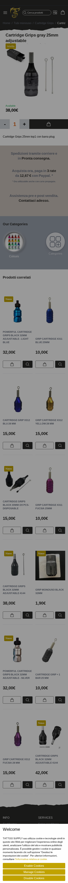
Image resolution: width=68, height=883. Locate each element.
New (9, 299)
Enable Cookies (34, 865)
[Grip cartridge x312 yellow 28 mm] (50, 399)
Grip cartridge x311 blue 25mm (48, 340)
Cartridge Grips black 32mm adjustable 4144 (14, 590)
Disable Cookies (34, 878)
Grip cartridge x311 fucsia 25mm (48, 506)
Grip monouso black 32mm (49, 591)
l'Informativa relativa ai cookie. (31, 859)
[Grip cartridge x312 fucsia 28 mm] (18, 735)
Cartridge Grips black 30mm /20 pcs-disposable (16, 505)
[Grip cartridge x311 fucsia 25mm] (50, 481)
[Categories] (55, 242)
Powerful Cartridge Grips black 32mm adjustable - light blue (17, 337)
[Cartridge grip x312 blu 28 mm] (18, 399)
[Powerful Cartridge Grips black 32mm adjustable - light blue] (18, 311)
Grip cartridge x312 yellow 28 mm (49, 422)
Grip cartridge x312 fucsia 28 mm (16, 761)
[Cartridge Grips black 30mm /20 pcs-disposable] (18, 481)
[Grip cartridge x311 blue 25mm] (50, 311)
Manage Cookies (34, 872)
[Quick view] (27, 364)
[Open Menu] (6, 12)
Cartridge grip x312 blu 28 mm (16, 422)
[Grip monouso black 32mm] (50, 565)
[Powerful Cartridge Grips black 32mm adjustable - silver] (18, 650)
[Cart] (62, 12)
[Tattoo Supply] (15, 12)
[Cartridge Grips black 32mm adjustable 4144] (18, 565)
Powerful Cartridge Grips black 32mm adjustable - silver (17, 674)
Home (6, 23)
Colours (14, 256)
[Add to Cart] (48, 124)
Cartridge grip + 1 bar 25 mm (47, 676)
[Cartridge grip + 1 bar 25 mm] (50, 650)
